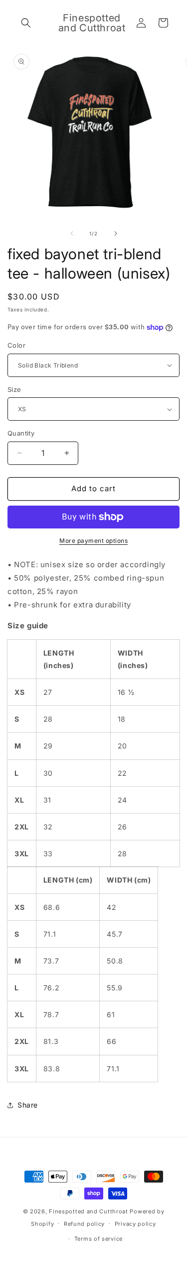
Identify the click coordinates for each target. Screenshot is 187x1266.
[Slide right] (116, 233)
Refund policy (84, 1223)
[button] (26, 23)
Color (16, 345)
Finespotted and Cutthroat (88, 1211)
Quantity (20, 433)
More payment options (93, 540)
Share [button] (27, 1105)
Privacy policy (135, 1223)
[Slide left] (72, 233)
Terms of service (98, 1238)
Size (14, 389)
